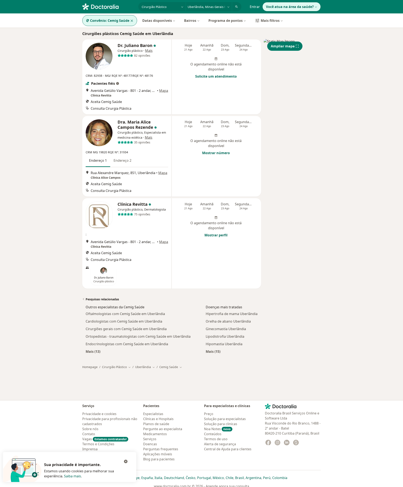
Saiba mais (72, 476)
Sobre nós (90, 429)
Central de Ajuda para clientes (227, 449)
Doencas (150, 444)
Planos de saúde (156, 424)
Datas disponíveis (157, 20)
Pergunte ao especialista (162, 429)
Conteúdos (212, 434)
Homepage (90, 367)
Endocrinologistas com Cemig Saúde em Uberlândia (127, 344)
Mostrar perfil (216, 235)
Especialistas (153, 413)
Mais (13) (93, 351)
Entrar (255, 6)
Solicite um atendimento (216, 76)
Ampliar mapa (283, 46)
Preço (208, 413)
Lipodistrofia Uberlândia (225, 336)
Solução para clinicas (220, 424)
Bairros (190, 20)
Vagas (104, 439)
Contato (88, 434)
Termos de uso (216, 439)
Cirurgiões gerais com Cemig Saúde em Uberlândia (126, 329)
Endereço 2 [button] (122, 160)
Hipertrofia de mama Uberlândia (232, 313)
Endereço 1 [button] (98, 160)
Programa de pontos (225, 20)
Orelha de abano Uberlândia (228, 321)
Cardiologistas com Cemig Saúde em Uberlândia (124, 321)
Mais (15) (213, 351)
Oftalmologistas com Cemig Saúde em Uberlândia (125, 313)
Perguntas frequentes (160, 449)
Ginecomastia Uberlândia (226, 329)
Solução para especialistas (225, 419)
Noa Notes (217, 429)
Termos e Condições (98, 444)
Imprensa (90, 449)
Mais (149, 50)
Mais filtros (270, 20)
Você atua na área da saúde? (290, 6)
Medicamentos (155, 434)
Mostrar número (216, 153)
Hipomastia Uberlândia (224, 344)
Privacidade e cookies (99, 413)
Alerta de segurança (220, 444)
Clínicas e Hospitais (158, 419)
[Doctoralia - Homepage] (108, 6)
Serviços (149, 439)
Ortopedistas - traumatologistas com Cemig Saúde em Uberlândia (138, 336)
